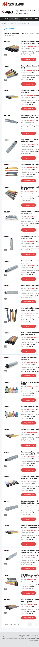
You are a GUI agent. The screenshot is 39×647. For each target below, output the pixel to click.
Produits (15, 19)
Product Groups (9, 29)
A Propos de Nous (27, 19)
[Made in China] (13, 3)
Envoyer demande (28, 59)
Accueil (6, 19)
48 (19, 624)
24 (11, 624)
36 (15, 624)
